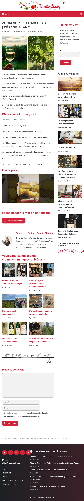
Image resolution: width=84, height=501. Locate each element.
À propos (5, 469)
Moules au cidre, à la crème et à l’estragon (47, 486)
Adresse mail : (66, 50)
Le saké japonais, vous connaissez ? (66, 122)
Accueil (4, 438)
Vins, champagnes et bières (27, 438)
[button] (81, 14)
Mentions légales (9, 484)
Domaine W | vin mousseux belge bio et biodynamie (41, 340)
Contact (5, 477)
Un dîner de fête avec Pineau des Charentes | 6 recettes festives (67, 174)
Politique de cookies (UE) (12, 480)
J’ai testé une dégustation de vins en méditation (40, 312)
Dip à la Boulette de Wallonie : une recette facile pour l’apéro (54, 463)
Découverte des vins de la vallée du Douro (67, 95)
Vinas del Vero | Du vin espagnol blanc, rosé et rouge (66, 204)
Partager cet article (15, 221)
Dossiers (12, 438)
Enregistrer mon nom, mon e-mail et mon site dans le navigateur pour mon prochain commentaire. (26, 414)
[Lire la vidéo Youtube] (28, 188)
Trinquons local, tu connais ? (9, 312)
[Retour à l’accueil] (42, 6)
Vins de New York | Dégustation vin (9, 340)
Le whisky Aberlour (66, 148)
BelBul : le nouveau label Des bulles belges (12, 282)
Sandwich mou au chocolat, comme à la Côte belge (51, 456)
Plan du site (7, 473)
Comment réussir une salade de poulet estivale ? (50, 470)
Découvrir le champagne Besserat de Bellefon (68, 232)
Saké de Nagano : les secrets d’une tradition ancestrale (38, 283)
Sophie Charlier (45, 233)
